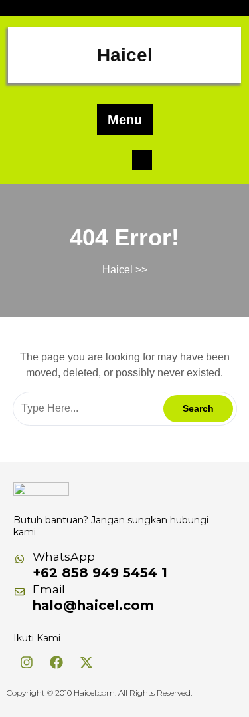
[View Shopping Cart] (142, 159)
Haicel (125, 55)
